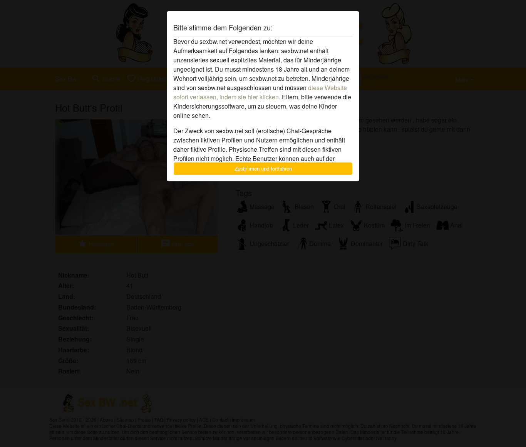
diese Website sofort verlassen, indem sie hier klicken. (260, 92)
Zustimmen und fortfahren (263, 168)
